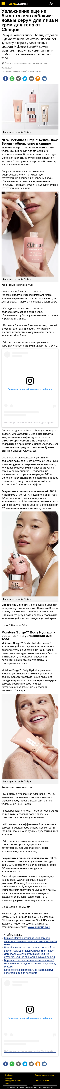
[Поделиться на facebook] (5, 78)
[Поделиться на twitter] (24, 78)
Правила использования (44, 1075)
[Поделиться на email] (31, 78)
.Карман (22, 3)
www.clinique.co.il (39, 927)
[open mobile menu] (3, 4)
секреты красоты (22, 63)
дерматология (40, 63)
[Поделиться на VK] (44, 78)
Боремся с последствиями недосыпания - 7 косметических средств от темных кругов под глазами (30, 963)
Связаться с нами (42, 1081)
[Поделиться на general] (18, 78)
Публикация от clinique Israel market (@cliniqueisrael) (30, 422)
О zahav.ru (9, 1075)
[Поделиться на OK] (37, 78)
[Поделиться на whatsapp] (12, 78)
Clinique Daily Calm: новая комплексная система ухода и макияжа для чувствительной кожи (30, 941)
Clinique (9, 63)
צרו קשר (7, 1084)
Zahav (13, 3)
